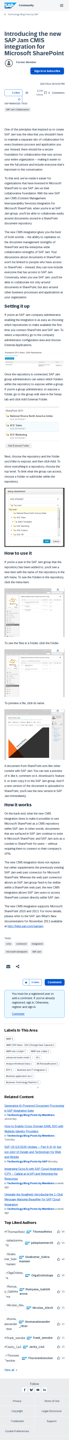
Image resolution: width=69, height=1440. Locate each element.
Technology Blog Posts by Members (31, 1115)
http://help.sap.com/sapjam (25, 926)
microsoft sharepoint (16, 951)
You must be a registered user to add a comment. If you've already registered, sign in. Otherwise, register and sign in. (33, 1000)
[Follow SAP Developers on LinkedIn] (44, 1389)
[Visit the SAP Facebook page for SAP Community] (24, 1389)
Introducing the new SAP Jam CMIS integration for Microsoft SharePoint (34, 44)
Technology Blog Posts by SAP (23, 14)
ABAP (8, 1039)
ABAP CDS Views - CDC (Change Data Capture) (29, 1045)
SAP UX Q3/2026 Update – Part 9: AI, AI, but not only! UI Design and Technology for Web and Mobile (32, 1152)
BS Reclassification (46, 1063)
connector (21, 944)
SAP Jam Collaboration (17, 109)
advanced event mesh (17, 1057)
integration (37, 944)
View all (9, 1370)
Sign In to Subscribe (47, 71)
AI (37, 1057)
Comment (18, 1013)
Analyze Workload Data (18, 1063)
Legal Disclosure (52, 1411)
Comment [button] (55, 982)
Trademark (17, 1421)
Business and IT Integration (31, 1070)
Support (52, 1421)
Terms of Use (51, 1401)
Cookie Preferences (17, 1431)
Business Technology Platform (21, 1082)
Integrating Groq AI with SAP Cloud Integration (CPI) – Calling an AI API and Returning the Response (33, 1174)
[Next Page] (37, 1087)
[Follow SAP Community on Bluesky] (31, 1389)
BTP (8, 1070)
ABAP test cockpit (15, 1051)
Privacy (17, 1401)
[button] (19, 99)
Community (26, 5)
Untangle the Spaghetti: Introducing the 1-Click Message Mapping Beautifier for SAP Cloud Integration (33, 1199)
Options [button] (32, 77)
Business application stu (18, 1076)
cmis (8, 944)
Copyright (17, 1411)
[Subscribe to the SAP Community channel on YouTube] (37, 1389)
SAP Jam (36, 951)
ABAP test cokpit (39, 1051)
